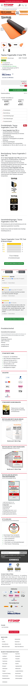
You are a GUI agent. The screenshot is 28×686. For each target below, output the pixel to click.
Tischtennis (4, 661)
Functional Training (6, 673)
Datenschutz (17, 639)
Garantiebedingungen (8, 115)
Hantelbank (17, 661)
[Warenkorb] (26, 5)
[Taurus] (6, 17)
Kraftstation (5, 658)
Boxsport (4, 666)
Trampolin (17, 658)
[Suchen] (22, 5)
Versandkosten (5, 644)
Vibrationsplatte (18, 678)
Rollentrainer (18, 668)
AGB (3, 639)
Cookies (3, 641)
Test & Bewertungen (8, 118)
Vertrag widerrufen (14, 632)
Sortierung (8, 271)
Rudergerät (17, 656)
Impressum (17, 641)
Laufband (4, 656)
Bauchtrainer (18, 673)
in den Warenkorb (18, 90)
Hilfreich (5, 283)
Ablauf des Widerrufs (19, 646)
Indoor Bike (4, 663)
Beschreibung (6, 113)
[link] (7, 377)
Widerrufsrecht (18, 644)
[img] (12, 74)
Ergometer (17, 653)
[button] (3, 45)
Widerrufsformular (6, 646)
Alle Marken (4, 682)
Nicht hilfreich (12, 283)
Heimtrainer (4, 668)
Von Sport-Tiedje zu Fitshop (7, 574)
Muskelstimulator (6, 678)
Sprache (21, 271)
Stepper (4, 671)
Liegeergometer (18, 666)
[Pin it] (25, 125)
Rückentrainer (5, 676)
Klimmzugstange (18, 676)
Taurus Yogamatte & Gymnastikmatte (9, 9)
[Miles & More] (14, 612)
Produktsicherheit (7, 121)
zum (5, 627)
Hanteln (17, 663)
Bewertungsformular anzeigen (14, 263)
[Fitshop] (9, 5)
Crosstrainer (5, 653)
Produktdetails (6, 110)
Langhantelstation (19, 671)
